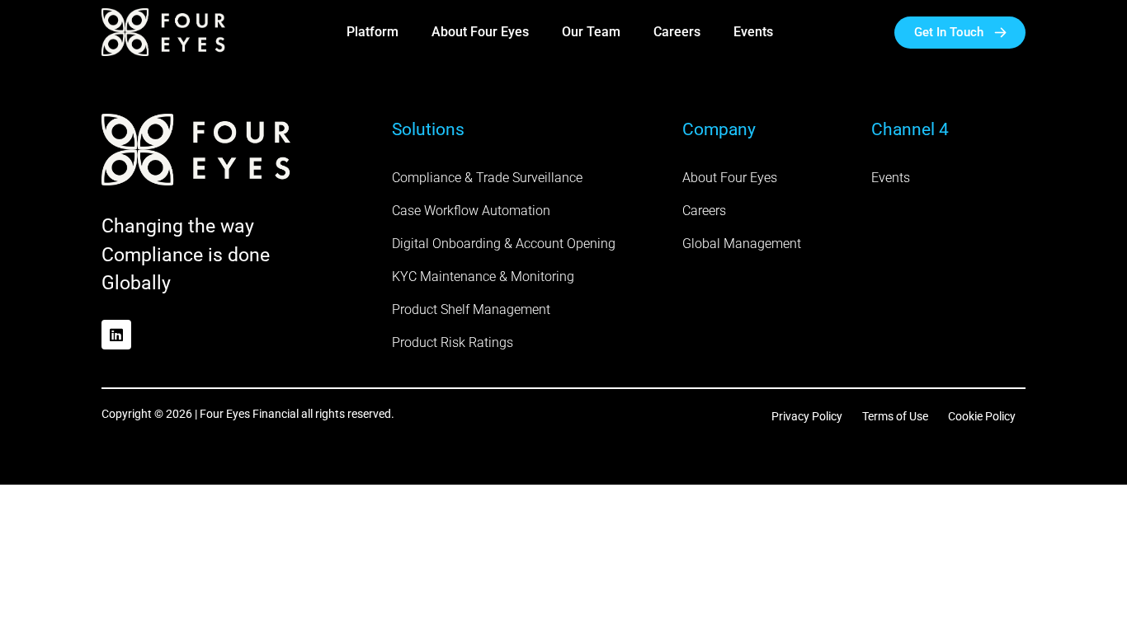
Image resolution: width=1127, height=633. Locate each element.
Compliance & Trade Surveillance (487, 177)
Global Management (741, 243)
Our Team (591, 32)
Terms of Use (895, 416)
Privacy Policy (806, 416)
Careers (676, 32)
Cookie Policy (982, 416)
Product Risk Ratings (452, 342)
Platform (372, 32)
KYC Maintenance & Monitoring (483, 276)
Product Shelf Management (471, 309)
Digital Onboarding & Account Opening (503, 243)
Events (753, 32)
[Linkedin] (116, 334)
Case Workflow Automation (471, 210)
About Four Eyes (480, 32)
